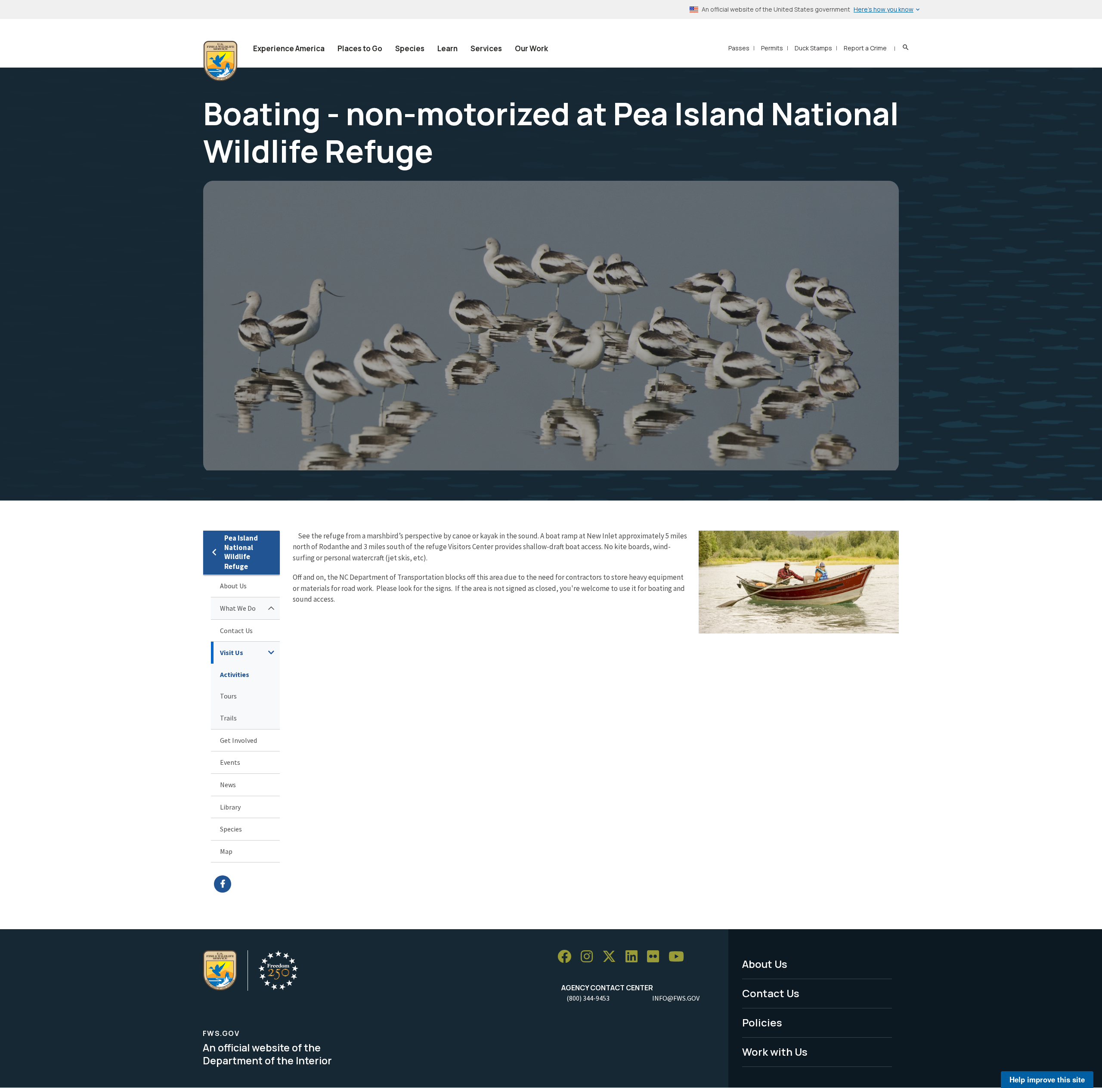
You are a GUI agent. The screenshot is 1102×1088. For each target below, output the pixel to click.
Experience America (289, 48)
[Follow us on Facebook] (567, 956)
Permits (772, 48)
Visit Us (231, 652)
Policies (762, 1022)
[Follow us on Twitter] (612, 956)
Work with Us (775, 1052)
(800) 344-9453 (588, 998)
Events (230, 762)
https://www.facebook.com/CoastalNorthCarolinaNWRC (247, 884)
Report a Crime (865, 48)
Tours (228, 696)
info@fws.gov (676, 998)
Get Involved (238, 740)
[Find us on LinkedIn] (634, 956)
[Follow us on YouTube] (679, 956)
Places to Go (359, 48)
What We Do (238, 608)
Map (226, 851)
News (228, 784)
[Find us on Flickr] (656, 956)
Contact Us (236, 630)
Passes (738, 48)
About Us (233, 585)
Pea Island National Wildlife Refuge (241, 552)
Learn (447, 48)
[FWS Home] (220, 61)
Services (486, 48)
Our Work (531, 48)
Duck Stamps (813, 48)
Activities (234, 674)
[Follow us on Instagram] (590, 956)
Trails (228, 718)
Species (409, 48)
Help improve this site (1047, 1079)
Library (230, 807)
